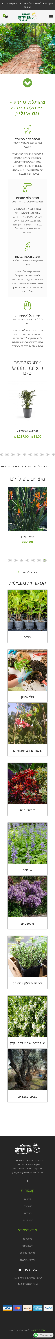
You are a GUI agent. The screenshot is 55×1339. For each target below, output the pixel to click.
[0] (6, 16)
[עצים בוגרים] (27, 1069)
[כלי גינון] (27, 670)
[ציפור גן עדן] (27, 509)
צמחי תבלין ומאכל (27, 983)
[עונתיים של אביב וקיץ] (27, 1016)
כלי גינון (27, 697)
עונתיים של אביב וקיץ (27, 1043)
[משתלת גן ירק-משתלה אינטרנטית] (27, 16)
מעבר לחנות (29, 572)
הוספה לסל (35, 530)
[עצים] (27, 610)
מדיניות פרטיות (27, 1252)
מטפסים (27, 923)
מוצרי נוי (27, 1213)
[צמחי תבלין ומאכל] (27, 956)
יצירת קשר (28, 1238)
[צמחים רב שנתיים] (27, 723)
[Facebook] (27, 1181)
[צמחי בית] (27, 783)
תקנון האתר (27, 1245)
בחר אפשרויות (34, 424)
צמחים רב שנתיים (27, 750)
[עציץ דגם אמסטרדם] (27, 403)
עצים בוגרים (28, 1096)
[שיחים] (27, 843)
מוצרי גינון (27, 1206)
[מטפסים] (27, 896)
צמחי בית (27, 810)
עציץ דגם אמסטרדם (27, 430)
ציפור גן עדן (27, 536)
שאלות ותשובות (27, 1259)
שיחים (27, 870)
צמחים (27, 1199)
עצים (27, 637)
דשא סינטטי (27, 1220)
